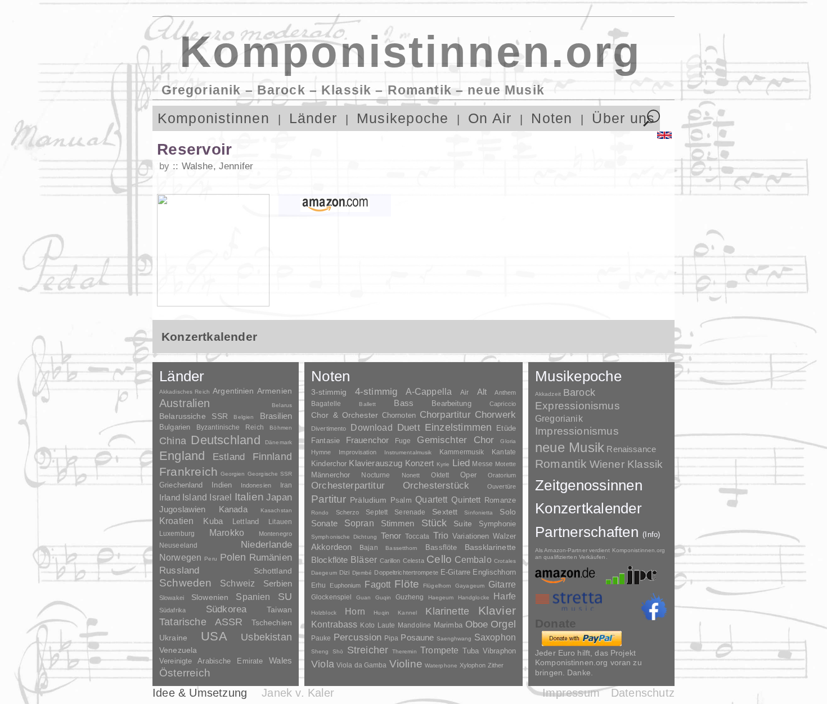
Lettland (245, 521)
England (182, 456)
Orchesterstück (436, 485)
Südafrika (172, 610)
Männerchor (330, 475)
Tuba (470, 651)
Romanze (500, 500)
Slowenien (209, 597)
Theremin (404, 651)
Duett (408, 427)
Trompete (439, 650)
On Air (489, 118)
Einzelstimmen (458, 427)
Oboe (476, 624)
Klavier (497, 610)
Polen (233, 557)
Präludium (368, 500)
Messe (482, 464)
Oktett (440, 475)
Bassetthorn (401, 548)
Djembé (362, 573)
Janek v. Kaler (298, 693)
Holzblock (323, 613)
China (172, 440)
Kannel (407, 613)
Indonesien (256, 485)
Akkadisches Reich (184, 392)
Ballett (367, 404)
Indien (222, 485)
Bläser (363, 559)
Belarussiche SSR (193, 416)
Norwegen (180, 557)
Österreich (184, 673)
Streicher (368, 650)
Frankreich (188, 472)
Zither (496, 665)
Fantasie (325, 440)
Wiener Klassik (626, 464)
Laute (386, 625)
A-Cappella (429, 391)
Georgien (233, 474)
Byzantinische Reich (230, 427)
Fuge (403, 441)
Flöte (406, 584)
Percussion (358, 637)
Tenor (391, 535)
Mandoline (414, 625)
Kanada (233, 509)
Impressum (571, 693)
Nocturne (375, 475)
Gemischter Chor (455, 440)
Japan (279, 497)
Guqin (383, 597)
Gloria (508, 441)
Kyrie (443, 464)
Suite (462, 523)
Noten (551, 118)
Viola (322, 664)
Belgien (243, 417)
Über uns (623, 118)
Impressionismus (577, 431)
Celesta (413, 560)
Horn (355, 611)
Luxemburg (177, 534)
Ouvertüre (501, 486)
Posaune (417, 637)
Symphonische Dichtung (344, 537)
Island (194, 497)
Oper (468, 475)
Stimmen (398, 523)
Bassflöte (441, 547)
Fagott (377, 584)
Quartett (431, 499)
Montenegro (275, 533)
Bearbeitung (451, 404)
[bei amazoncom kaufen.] (334, 205)
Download (371, 427)
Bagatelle (326, 404)
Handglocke (473, 597)
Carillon (390, 560)
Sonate (324, 523)
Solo (508, 511)
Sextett (444, 512)
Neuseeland (178, 545)
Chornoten (399, 415)
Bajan (368, 548)
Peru (210, 559)
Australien (184, 403)
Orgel (503, 624)
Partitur (329, 499)
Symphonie (497, 524)
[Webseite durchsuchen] (652, 118)
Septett (377, 512)
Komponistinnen (213, 118)
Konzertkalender (588, 508)
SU (285, 596)
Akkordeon (331, 547)
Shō (337, 651)
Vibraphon (499, 651)
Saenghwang (454, 638)
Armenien (274, 390)
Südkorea (226, 609)
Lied (461, 463)
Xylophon (473, 665)
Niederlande (266, 544)
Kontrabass (334, 624)
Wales (280, 660)
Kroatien (176, 521)
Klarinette (447, 611)
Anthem (505, 392)
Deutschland (225, 440)
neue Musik (569, 447)
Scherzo (347, 512)
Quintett (465, 499)
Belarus (282, 405)
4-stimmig (376, 391)
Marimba (448, 625)
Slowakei (171, 597)
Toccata (417, 536)
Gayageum (469, 586)
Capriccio (502, 403)
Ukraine (173, 638)
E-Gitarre (455, 572)
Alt (482, 391)
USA (214, 636)
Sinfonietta (478, 512)
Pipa (391, 638)
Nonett (411, 475)
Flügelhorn (437, 586)
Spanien (253, 597)
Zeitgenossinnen (588, 485)
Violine (406, 664)
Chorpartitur (445, 414)
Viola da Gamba (361, 665)
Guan (363, 597)
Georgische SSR (270, 474)
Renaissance (631, 449)
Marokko (226, 533)
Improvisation (357, 452)
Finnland (272, 456)
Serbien (277, 583)
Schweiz (237, 583)
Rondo (320, 512)
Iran (286, 485)
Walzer (504, 536)
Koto (367, 625)
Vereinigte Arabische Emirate (211, 661)
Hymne (321, 452)
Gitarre (502, 584)
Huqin (381, 613)
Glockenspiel (331, 597)
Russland (179, 570)
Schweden (185, 583)
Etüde (506, 428)
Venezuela (178, 650)
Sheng (320, 651)
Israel (220, 497)
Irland (169, 497)
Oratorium (502, 475)
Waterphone (441, 665)
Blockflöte (329, 560)
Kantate (504, 452)
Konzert (419, 463)
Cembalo (473, 560)
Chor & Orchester (344, 414)
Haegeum (441, 597)
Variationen (470, 536)
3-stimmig (329, 391)
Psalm (401, 500)
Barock (579, 392)
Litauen (280, 522)
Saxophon (495, 637)
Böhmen (280, 428)
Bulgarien (174, 427)
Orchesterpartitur (348, 485)
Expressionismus (577, 406)
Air (464, 392)
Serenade (409, 512)
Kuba (213, 521)
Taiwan (279, 609)
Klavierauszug (375, 463)
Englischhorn (494, 572)
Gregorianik (559, 418)
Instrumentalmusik (408, 452)
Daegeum (324, 573)
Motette (505, 464)
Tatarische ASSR (201, 622)
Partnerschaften (597, 532)
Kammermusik (461, 451)
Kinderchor (329, 463)
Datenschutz (643, 693)
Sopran (359, 523)
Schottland (273, 570)
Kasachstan (276, 510)
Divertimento (328, 428)
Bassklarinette (490, 547)
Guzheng (409, 597)
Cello (439, 559)
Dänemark (278, 442)
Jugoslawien (182, 509)
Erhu (318, 585)
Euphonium (345, 585)
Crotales (505, 561)
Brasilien (276, 416)
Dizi (344, 572)
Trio (441, 535)
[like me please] (654, 607)
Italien (249, 497)
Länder (313, 118)
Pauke (321, 638)
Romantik (561, 463)
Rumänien (270, 557)
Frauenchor (367, 440)
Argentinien (233, 390)
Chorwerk (495, 414)
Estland (229, 457)
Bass (404, 403)
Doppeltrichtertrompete (406, 572)
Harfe (504, 596)
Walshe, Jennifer (217, 166)
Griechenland (181, 485)
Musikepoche (403, 118)
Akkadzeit (548, 394)
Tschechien (271, 622)
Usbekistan (266, 637)
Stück (434, 523)
